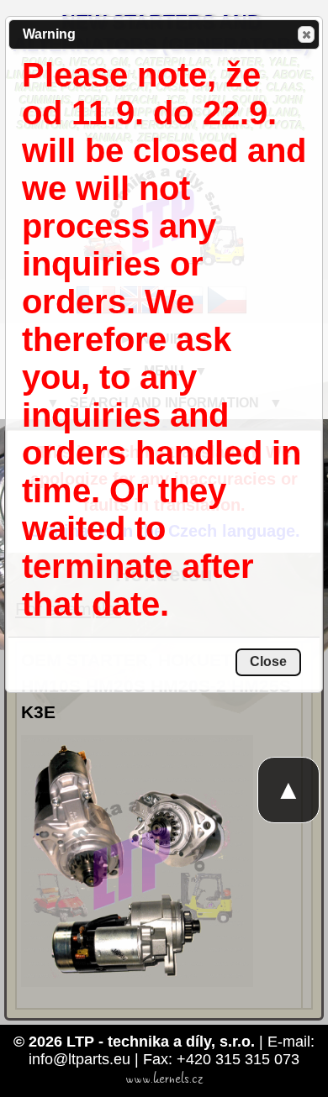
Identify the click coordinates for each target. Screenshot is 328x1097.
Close (306, 34)
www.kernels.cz (164, 1078)
